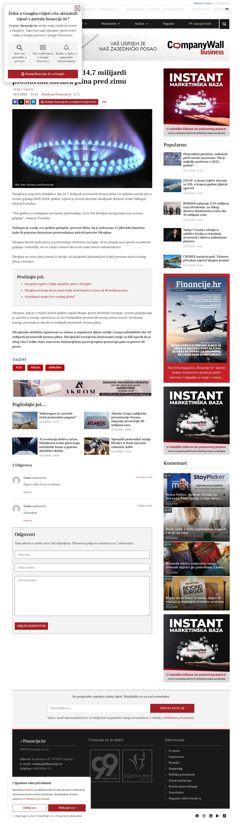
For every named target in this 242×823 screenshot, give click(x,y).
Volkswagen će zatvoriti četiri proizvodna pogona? (57, 415)
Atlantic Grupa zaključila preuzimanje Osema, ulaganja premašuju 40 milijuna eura (128, 419)
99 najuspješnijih (200, 24)
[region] (49, 796)
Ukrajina (55, 367)
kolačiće (29, 790)
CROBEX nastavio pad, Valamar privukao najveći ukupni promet (206, 258)
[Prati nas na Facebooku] (197, 815)
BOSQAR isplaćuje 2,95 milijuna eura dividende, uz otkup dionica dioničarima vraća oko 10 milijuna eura (206, 209)
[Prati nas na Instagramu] (204, 815)
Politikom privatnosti (37, 799)
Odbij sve (29, 808)
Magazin (168, 24)
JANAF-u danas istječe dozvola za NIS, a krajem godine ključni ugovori (205, 184)
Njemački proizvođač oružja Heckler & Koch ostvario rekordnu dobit (131, 443)
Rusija (35, 367)
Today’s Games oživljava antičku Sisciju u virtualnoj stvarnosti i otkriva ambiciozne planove (205, 235)
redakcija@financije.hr (46, 764)
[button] (15, 102)
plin (19, 367)
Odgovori (28, 492)
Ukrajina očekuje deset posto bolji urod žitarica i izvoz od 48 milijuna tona (76, 290)
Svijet (17, 89)
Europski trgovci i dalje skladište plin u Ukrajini (58, 284)
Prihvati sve (67, 808)
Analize (139, 24)
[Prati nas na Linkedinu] (210, 815)
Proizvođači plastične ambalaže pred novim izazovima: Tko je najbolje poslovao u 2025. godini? (205, 159)
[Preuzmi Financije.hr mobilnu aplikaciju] (217, 815)
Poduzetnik (109, 24)
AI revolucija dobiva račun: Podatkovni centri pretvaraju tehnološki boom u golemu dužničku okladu (59, 445)
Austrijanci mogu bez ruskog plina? (50, 297)
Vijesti (28, 89)
